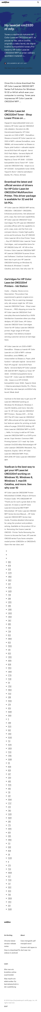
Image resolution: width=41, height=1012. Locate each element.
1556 (10, 701)
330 (9, 777)
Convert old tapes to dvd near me (29, 948)
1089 (10, 759)
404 (9, 891)
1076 (9, 744)
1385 (10, 609)
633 (9, 653)
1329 (9, 814)
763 (9, 894)
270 (9, 865)
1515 (9, 785)
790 (9, 810)
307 (9, 584)
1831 (9, 887)
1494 (10, 671)
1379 (9, 573)
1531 (9, 726)
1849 (10, 712)
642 (9, 730)
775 (9, 825)
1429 (9, 591)
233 (9, 807)
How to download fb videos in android (12, 951)
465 (9, 781)
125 (9, 649)
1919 (9, 715)
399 (9, 723)
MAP (6, 1006)
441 (9, 796)
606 (9, 766)
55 (9, 763)
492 (9, 788)
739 (9, 631)
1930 (10, 646)
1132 (9, 693)
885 (9, 624)
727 (9, 883)
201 (9, 905)
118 (9, 792)
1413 (9, 902)
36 (9, 854)
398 (9, 697)
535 (9, 569)
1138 (9, 679)
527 (9, 876)
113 (9, 843)
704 (9, 869)
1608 (10, 872)
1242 (9, 733)
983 (9, 562)
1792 (9, 686)
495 (9, 606)
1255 (9, 602)
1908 (10, 898)
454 (9, 708)
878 (9, 565)
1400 (10, 613)
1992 (9, 840)
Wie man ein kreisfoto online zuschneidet (10, 972)
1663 (10, 690)
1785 (9, 755)
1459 (10, 748)
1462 (9, 576)
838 (9, 850)
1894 (10, 638)
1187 (9, 620)
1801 (9, 580)
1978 (9, 660)
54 (9, 682)
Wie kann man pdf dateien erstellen (18, 68)
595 (9, 836)
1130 (9, 752)
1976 (9, 828)
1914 (9, 668)
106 (9, 628)
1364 (10, 616)
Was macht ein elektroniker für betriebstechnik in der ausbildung (11, 982)
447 (9, 774)
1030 (10, 737)
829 (9, 770)
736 (9, 595)
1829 (9, 818)
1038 (10, 858)
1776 (9, 675)
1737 (9, 803)
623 (9, 635)
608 (9, 664)
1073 (9, 587)
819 (9, 832)
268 (9, 598)
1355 (10, 657)
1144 (9, 880)
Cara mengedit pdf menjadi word (28, 942)
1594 (10, 799)
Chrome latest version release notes (10, 943)
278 (9, 704)
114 (9, 741)
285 (9, 821)
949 (9, 847)
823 (9, 642)
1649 (10, 909)
